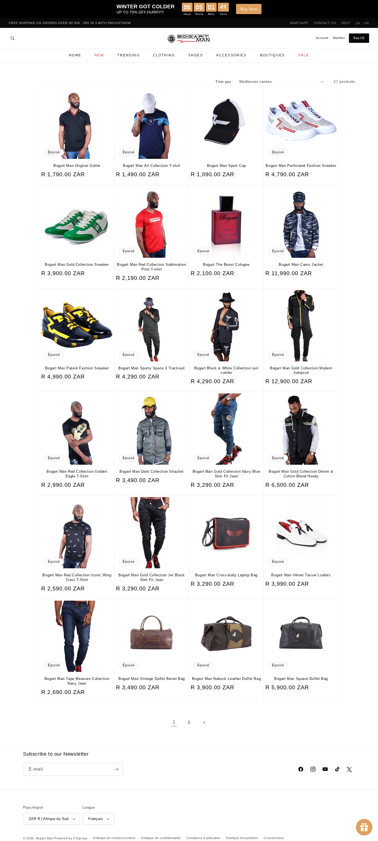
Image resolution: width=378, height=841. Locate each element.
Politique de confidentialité (161, 838)
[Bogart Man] (189, 38)
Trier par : (224, 81)
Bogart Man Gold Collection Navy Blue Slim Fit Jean (226, 473)
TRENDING (128, 55)
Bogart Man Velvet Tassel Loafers (301, 575)
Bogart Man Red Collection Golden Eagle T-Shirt (76, 473)
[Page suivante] (204, 722)
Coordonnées (274, 838)
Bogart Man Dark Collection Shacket (151, 471)
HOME (75, 55)
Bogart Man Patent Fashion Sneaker (77, 368)
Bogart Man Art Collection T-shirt (151, 166)
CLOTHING (164, 55)
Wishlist (339, 38)
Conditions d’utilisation (204, 838)
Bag (359, 38)
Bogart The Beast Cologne (226, 264)
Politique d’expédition (242, 838)
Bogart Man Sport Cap (226, 166)
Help (345, 23)
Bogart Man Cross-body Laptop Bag (226, 575)
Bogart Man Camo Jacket (301, 264)
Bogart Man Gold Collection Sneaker (77, 264)
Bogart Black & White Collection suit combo (226, 370)
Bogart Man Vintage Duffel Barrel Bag (151, 679)
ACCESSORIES (231, 55)
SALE (303, 55)
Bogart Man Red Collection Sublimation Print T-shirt (151, 266)
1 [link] (174, 722)
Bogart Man (44, 838)
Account (322, 38)
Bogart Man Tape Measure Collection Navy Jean (77, 681)
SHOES (195, 55)
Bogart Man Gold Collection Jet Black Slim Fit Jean (151, 577)
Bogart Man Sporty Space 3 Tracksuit (151, 368)
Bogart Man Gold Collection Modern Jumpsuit (301, 370)
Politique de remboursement (114, 838)
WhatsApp (299, 23)
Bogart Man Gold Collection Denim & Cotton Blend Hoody (301, 473)
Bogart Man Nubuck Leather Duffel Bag (226, 679)
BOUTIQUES (272, 55)
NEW (99, 55)
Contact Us (325, 23)
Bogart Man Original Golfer (76, 166)
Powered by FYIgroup (70, 838)
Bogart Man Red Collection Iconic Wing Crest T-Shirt (76, 577)
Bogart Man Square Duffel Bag (301, 679)
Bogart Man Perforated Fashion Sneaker (301, 166)
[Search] (12, 38)
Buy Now (248, 9)
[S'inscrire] (116, 769)
